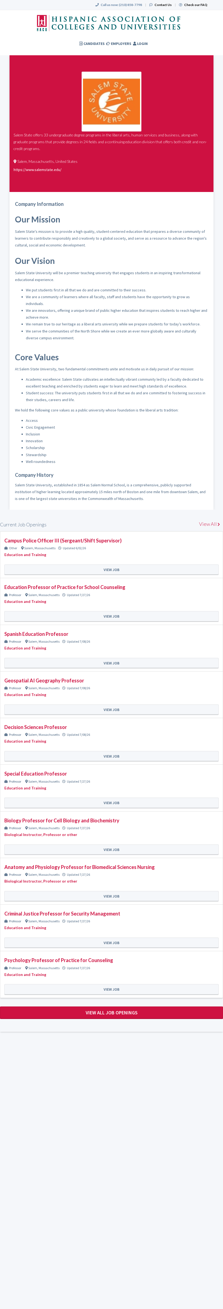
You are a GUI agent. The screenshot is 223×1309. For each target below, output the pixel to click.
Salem (28, 548)
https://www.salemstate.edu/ (37, 169)
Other (13, 548)
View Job (111, 569)
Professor (15, 595)
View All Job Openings (112, 1012)
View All (208, 524)
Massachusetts (45, 548)
